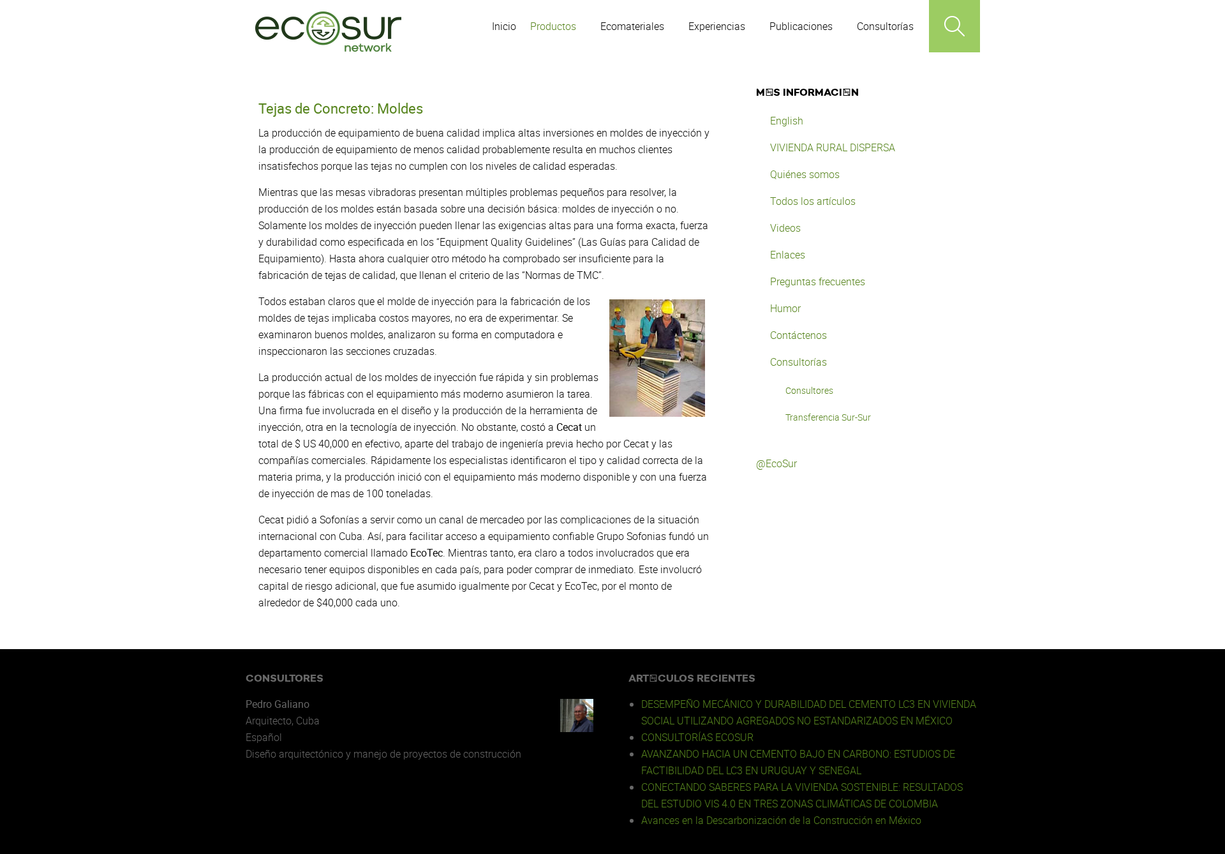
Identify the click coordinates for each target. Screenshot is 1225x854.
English (786, 121)
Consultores (809, 390)
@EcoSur (776, 463)
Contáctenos (798, 335)
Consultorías (798, 362)
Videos (785, 228)
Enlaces (787, 255)
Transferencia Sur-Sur (828, 417)
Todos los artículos (813, 201)
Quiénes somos (805, 174)
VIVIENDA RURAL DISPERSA (832, 147)
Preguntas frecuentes (817, 281)
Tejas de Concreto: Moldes (340, 108)
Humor (785, 308)
